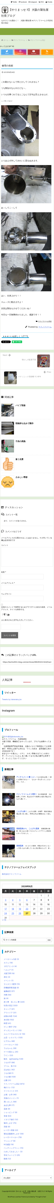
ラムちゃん (10, 1048)
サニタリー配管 (12, 984)
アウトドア (10, 1012)
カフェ (8, 963)
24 (5, 913)
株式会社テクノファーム (11, 874)
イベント (8, 980)
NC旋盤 (9, 1144)
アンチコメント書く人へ (26, 777)
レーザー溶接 (11, 1130)
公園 (7, 1080)
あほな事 (9, 1105)
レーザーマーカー (13, 1137)
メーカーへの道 (11, 959)
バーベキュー (11, 1045)
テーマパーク (11, 1091)
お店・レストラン (13, 1037)
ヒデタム (9, 1041)
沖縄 (7, 995)
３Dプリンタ (10, 966)
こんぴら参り (21, 811)
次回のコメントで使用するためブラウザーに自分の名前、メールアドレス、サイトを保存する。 (26, 608)
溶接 (7, 1126)
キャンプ (9, 1009)
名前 (3, 572)
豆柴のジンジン (11, 1098)
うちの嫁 (10, 1077)
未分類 (9, 1020)
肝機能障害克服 (11, 988)
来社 (7, 977)
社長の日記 (11, 1005)
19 (20, 909)
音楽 (7, 1116)
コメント (4, 545)
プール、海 (10, 1066)
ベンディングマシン (13, 1148)
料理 (7, 1023)
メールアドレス (8, 583)
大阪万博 (9, 973)
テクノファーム (19, 40)
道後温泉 (19, 846)
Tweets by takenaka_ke (11, 699)
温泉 (7, 1109)
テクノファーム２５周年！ (26, 794)
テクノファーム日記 (37, 40)
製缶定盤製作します (14, 1134)
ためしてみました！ (13, 1151)
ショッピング (10, 1112)
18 (13, 909)
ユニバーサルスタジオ (14, 1034)
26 (20, 913)
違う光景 (19, 459)
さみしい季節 (21, 477)
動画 (7, 1159)
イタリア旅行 (11, 1119)
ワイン (8, 1055)
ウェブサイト (6, 594)
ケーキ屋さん (11, 1052)
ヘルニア (8, 970)
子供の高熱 (20, 441)
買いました (10, 1102)
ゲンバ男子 (10, 1027)
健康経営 (9, 991)
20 (27, 909)
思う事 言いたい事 (14, 1002)
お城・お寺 (10, 1094)
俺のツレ (9, 1087)
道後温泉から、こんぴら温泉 (27, 828)
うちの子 (9, 1062)
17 (6, 909)
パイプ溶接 (20, 405)
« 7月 (4, 920)
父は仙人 (9, 1069)
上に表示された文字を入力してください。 (18, 620)
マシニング (9, 1141)
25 (13, 913)
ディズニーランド (13, 1030)
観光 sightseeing (13, 1059)
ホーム (6, 40)
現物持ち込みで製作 (24, 423)
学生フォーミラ (12, 1155)
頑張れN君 (10, 1016)
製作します (10, 1123)
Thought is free (41, 1197)
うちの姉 (8, 1073)
